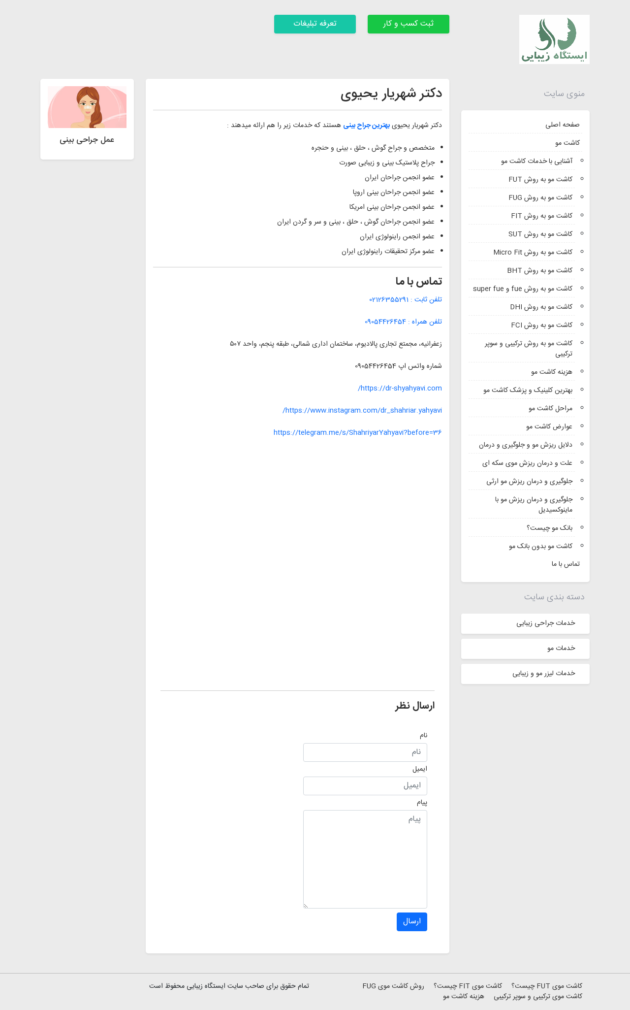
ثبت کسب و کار (408, 24)
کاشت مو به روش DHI (541, 307)
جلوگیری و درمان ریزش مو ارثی (529, 482)
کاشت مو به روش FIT (541, 216)
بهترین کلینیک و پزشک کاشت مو (527, 390)
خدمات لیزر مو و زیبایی (543, 674)
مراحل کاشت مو (550, 409)
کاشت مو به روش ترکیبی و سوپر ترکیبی (528, 349)
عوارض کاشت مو (549, 427)
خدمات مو (561, 648)
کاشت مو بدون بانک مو (540, 547)
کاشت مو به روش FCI (541, 325)
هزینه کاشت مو (551, 372)
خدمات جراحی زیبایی (545, 623)
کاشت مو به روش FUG (540, 198)
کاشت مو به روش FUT (540, 180)
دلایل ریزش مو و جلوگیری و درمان (525, 445)
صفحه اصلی (562, 125)
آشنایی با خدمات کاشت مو (536, 161)
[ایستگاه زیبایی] (554, 40)
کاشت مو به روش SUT (540, 234)
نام (423, 736)
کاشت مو (567, 143)
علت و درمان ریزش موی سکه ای (527, 463)
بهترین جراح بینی (366, 125)
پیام (422, 803)
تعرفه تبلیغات (315, 24)
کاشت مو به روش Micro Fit (532, 253)
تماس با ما (566, 564)
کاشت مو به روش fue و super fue (522, 289)
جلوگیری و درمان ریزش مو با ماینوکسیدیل (533, 505)
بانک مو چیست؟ (549, 528)
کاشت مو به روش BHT (539, 271)
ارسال (412, 921)
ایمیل (419, 769)
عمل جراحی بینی (87, 140)
